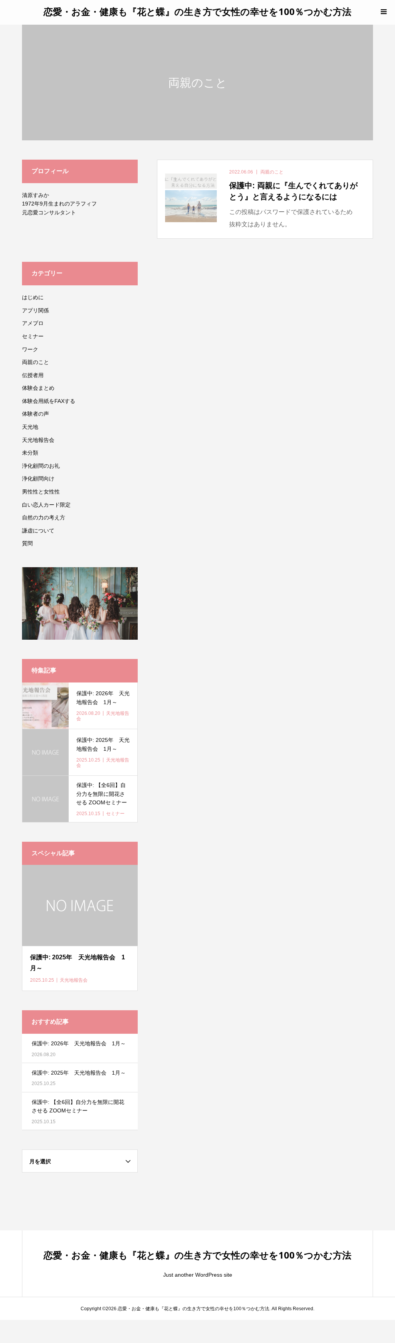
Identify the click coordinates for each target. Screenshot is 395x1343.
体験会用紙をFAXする (48, 401)
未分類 (30, 453)
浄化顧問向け (38, 478)
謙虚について (38, 530)
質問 (27, 543)
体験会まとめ (38, 388)
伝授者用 (33, 375)
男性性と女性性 (41, 492)
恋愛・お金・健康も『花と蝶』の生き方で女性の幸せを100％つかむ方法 (197, 11)
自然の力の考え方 (43, 517)
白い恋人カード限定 (46, 505)
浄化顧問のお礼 (41, 466)
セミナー (33, 336)
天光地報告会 (38, 440)
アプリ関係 (35, 310)
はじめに (33, 297)
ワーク (30, 349)
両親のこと (35, 362)
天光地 (30, 427)
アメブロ (33, 323)
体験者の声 (35, 414)
